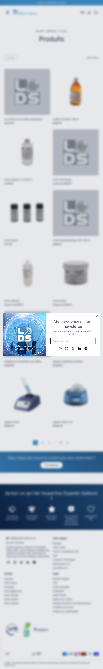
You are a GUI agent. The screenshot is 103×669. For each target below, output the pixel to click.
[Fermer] (96, 316)
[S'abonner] (91, 341)
